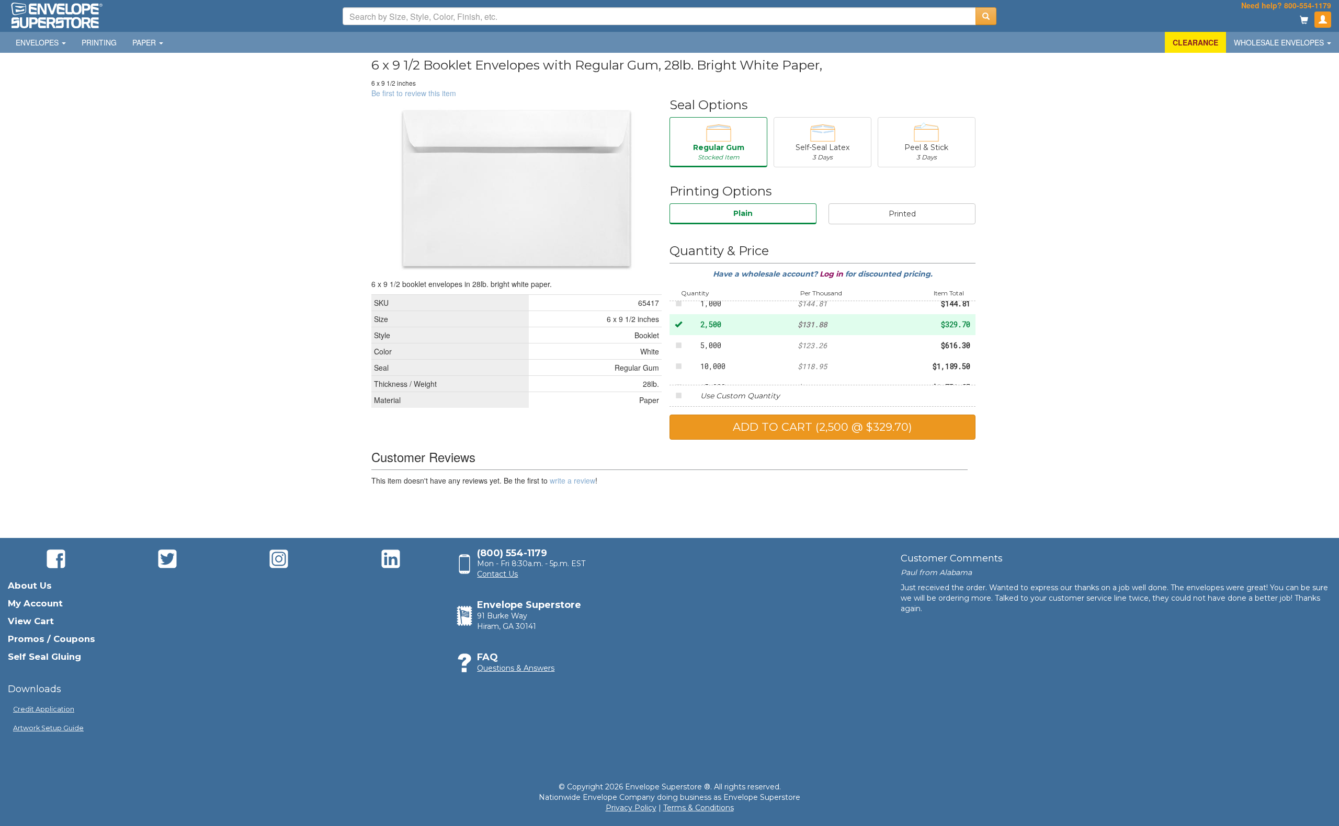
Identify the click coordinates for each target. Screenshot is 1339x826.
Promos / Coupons (51, 639)
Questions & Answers (515, 668)
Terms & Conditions (698, 807)
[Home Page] (56, 14)
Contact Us (497, 574)
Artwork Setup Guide (48, 728)
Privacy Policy (631, 807)
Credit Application (43, 709)
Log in (832, 274)
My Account (35, 603)
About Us (30, 585)
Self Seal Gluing (44, 656)
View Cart (31, 621)
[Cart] (1304, 21)
